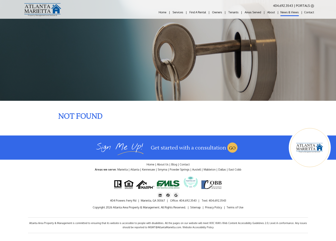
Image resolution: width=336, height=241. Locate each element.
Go (232, 148)
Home (162, 12)
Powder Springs (180, 169)
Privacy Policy (213, 207)
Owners (217, 12)
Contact (309, 12)
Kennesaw (148, 169)
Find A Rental (197, 12)
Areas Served (253, 12)
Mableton (210, 169)
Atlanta (134, 169)
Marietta (122, 169)
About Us (163, 164)
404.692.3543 (283, 6)
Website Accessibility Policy (198, 227)
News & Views (289, 12)
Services (178, 12)
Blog (174, 164)
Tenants (233, 12)
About (271, 12)
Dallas (222, 169)
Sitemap (195, 207)
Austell (196, 169)
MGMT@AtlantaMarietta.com (164, 227)
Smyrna (162, 169)
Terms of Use (234, 207)
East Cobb (235, 169)
